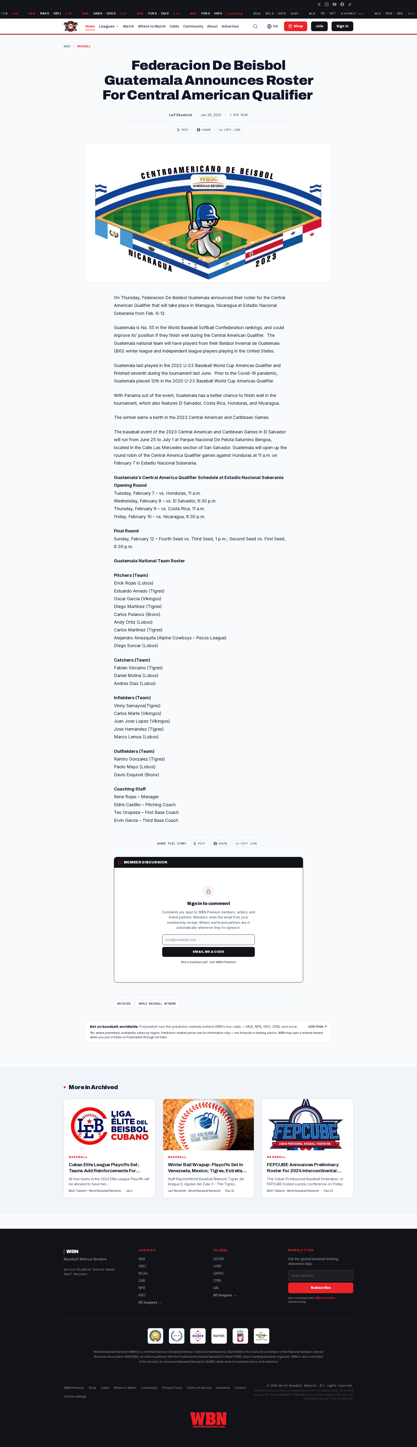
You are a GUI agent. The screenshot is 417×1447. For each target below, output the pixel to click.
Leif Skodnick (180, 115)
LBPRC (218, 1273)
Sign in (342, 26)
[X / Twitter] (319, 4)
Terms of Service (199, 1388)
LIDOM (218, 1259)
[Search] (255, 26)
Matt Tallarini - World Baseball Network (95, 1191)
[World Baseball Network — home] (71, 26)
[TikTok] (350, 4)
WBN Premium (325, 1298)
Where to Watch (152, 26)
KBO (142, 1295)
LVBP (217, 1266)
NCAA (143, 1273)
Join (319, 26)
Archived (124, 1003)
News (90, 26)
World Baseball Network (157, 1003)
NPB (142, 1288)
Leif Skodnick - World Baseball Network (194, 1191)
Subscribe (321, 1288)
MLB (142, 1259)
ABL (216, 1288)
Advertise (230, 26)
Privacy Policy (172, 1388)
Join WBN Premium (222, 962)
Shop (92, 1388)
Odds (174, 26)
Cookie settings (75, 1396)
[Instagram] (326, 4)
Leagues (107, 26)
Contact (240, 1388)
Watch (128, 26)
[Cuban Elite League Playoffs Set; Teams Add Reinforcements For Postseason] (109, 1148)
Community (193, 26)
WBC (142, 1266)
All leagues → (150, 1302)
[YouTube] (334, 4)
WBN (72, 1251)
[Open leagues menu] (117, 26)
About (212, 26)
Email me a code (208, 951)
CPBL (217, 1280)
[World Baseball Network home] (208, 1420)
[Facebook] (342, 4)
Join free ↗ (317, 1026)
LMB (142, 1280)
